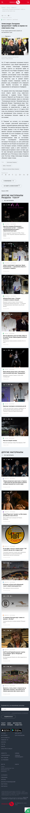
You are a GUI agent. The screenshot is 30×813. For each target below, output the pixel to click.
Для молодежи (19, 735)
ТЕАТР (4, 19)
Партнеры (4, 784)
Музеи (3, 725)
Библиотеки (4, 771)
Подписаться (8, 716)
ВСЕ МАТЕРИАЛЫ (9, 200)
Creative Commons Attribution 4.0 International (15, 798)
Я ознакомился (7, 713)
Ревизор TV (4, 739)
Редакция (4, 777)
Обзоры (3, 742)
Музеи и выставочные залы (7, 768)
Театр (8, 7)
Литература (17, 723)
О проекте (4, 775)
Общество (18, 725)
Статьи (3, 733)
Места (3, 764)
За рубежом (4, 759)
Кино (9, 723)
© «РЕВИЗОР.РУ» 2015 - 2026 (21, 804)
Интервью (4, 735)
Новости (13, 7)
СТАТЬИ (6, 333)
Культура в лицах (6, 748)
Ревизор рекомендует (19, 756)
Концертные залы (5, 769)
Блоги (3, 746)
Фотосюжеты (5, 737)
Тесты (3, 744)
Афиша (17, 753)
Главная (3, 7)
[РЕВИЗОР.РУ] (15, 2)
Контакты (4, 786)
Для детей (18, 733)
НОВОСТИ (9, 19)
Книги (17, 764)
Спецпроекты (5, 755)
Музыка (10, 725)
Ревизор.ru (8, 36)
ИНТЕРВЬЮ (6, 224)
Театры (3, 766)
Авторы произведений (7, 781)
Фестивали (4, 757)
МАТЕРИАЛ (15, 19)
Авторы (3, 779)
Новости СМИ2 (5, 191)
